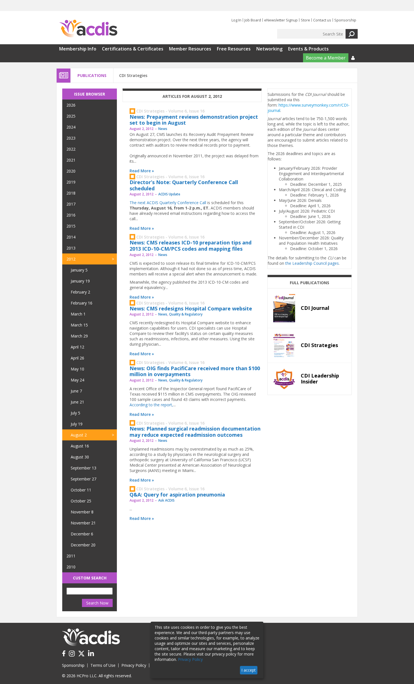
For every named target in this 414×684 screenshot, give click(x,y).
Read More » (142, 170)
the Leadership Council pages (312, 263)
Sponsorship (345, 20)
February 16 (81, 303)
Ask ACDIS (166, 500)
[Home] (88, 29)
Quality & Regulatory (185, 314)
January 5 (79, 270)
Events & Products (308, 49)
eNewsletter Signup (281, 20)
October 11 (81, 490)
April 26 (77, 358)
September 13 (83, 468)
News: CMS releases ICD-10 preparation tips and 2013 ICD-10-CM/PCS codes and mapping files (190, 245)
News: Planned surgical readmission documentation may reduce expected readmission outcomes (195, 431)
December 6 (82, 534)
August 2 (79, 435)
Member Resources (190, 49)
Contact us (322, 20)
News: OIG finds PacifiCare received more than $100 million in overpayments (195, 371)
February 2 (80, 292)
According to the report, (151, 404)
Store (305, 20)
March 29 (79, 336)
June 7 (76, 391)
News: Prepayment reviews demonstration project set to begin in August (194, 119)
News (162, 128)
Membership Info (77, 49)
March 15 (79, 325)
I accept (248, 670)
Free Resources (234, 49)
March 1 (78, 314)
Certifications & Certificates (132, 49)
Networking (269, 49)
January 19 (80, 281)
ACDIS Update (169, 194)
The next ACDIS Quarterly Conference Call (168, 202)
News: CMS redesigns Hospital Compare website (191, 308)
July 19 (77, 424)
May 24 (77, 380)
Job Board (252, 20)
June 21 (77, 402)
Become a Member (326, 58)
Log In (236, 20)
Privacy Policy (133, 665)
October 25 (81, 501)
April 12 (77, 347)
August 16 (80, 446)
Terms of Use (102, 665)
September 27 (83, 479)
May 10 (77, 369)
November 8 (82, 512)
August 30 (80, 457)
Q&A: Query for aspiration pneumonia (177, 494)
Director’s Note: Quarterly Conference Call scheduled (184, 185)
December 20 (83, 545)
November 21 (83, 523)
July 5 (75, 413)
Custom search (89, 578)
